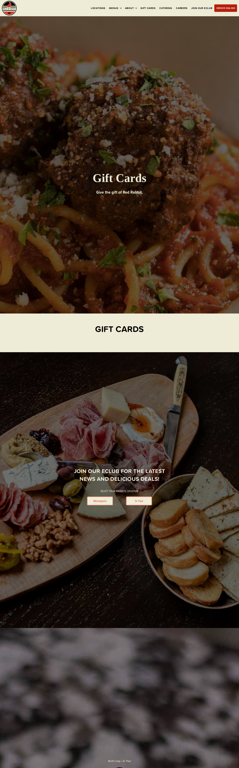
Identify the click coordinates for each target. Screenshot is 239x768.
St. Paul (127, 761)
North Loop (114, 761)
